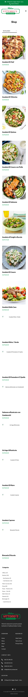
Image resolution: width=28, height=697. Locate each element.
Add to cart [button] (14, 68)
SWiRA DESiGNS (14, 693)
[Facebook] (13, 689)
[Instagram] (15, 689)
